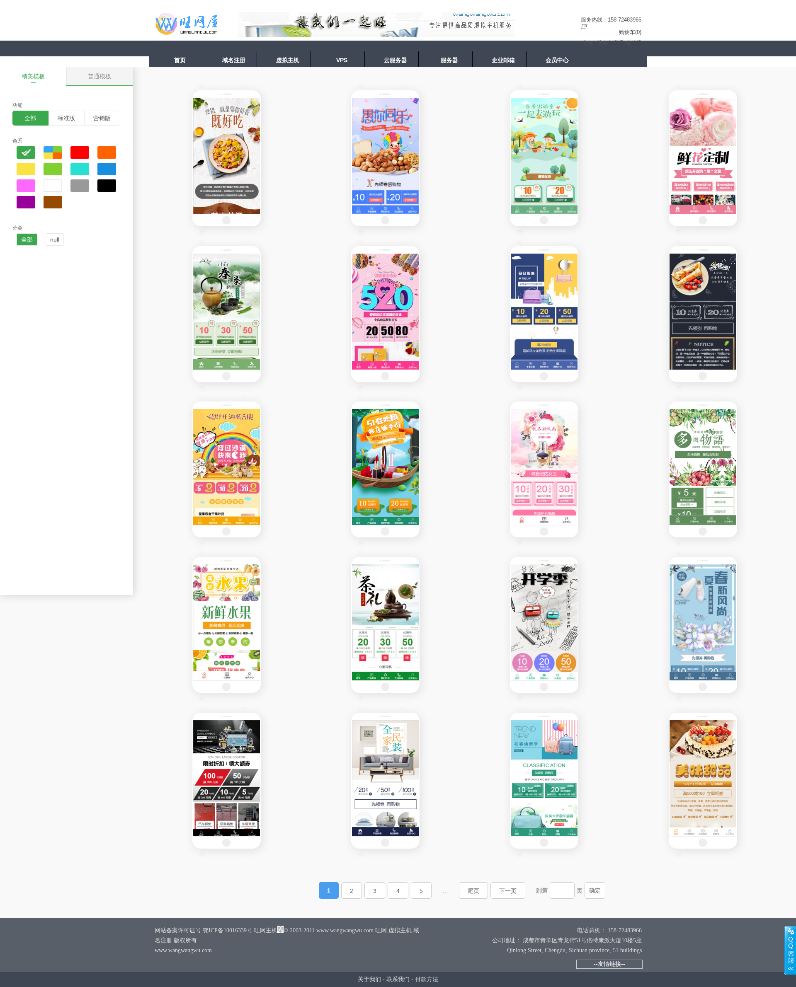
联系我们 (398, 979)
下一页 (508, 891)
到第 (542, 890)
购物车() (630, 32)
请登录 (616, 43)
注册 (636, 43)
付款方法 (426, 979)
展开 (790, 950)
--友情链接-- (609, 963)
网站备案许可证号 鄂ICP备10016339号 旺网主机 (216, 930)
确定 (595, 891)
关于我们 (369, 979)
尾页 (473, 891)
